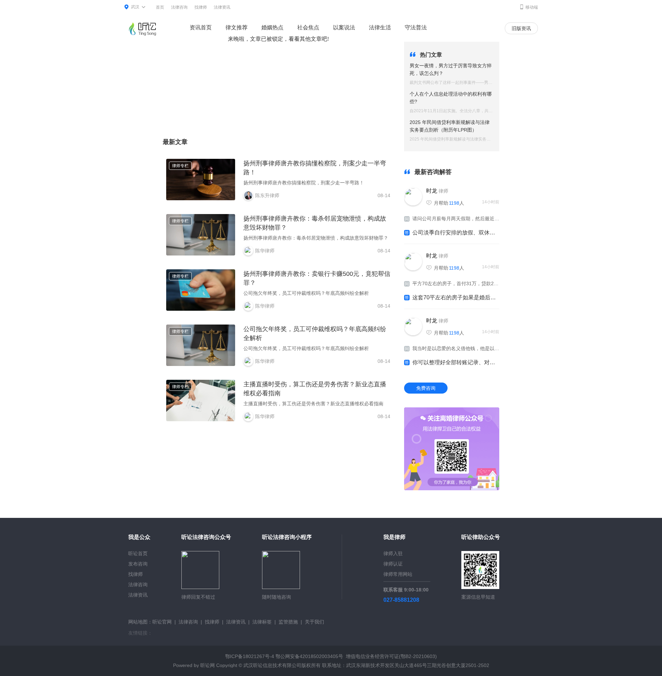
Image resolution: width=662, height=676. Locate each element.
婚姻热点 (272, 27)
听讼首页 (138, 553)
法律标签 (262, 622)
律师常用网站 (397, 574)
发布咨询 (138, 564)
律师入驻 (393, 553)
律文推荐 (236, 27)
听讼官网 (162, 622)
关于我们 (314, 622)
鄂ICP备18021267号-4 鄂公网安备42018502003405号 (284, 656)
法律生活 (380, 27)
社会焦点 (308, 27)
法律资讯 (222, 7)
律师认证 (393, 564)
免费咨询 (425, 388)
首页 (160, 7)
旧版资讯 (521, 28)
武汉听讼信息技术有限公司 (272, 665)
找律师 (200, 7)
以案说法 (344, 27)
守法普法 (416, 27)
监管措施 (288, 622)
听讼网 (207, 665)
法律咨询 (179, 7)
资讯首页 (201, 27)
